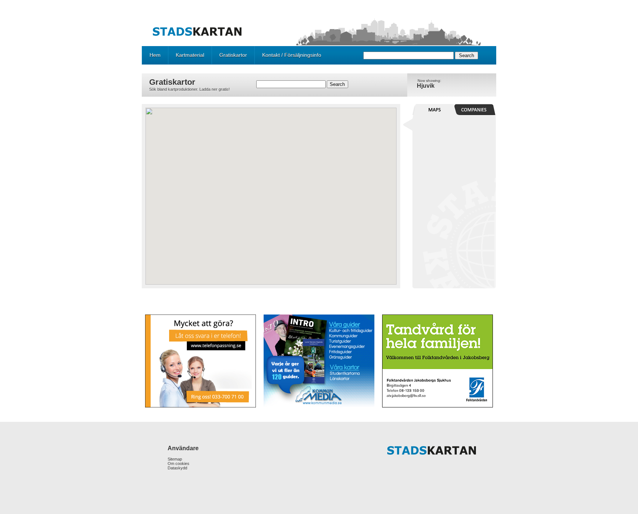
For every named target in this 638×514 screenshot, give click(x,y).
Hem (155, 55)
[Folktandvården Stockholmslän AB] (437, 361)
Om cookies (178, 463)
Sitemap (175, 459)
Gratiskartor (233, 55)
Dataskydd (177, 468)
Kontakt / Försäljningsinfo (291, 55)
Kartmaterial (190, 55)
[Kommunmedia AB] (319, 361)
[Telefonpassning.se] (201, 361)
